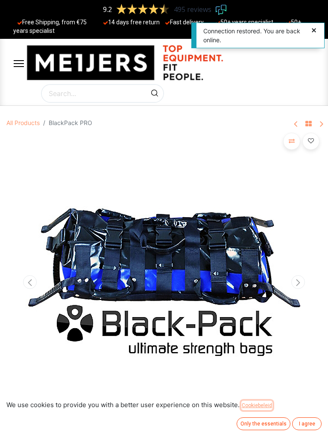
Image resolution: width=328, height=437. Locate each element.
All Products (23, 122)
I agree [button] (307, 424)
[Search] (154, 93)
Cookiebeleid (257, 405)
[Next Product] (321, 124)
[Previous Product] (296, 124)
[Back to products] (308, 124)
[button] (30, 282)
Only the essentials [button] (263, 424)
